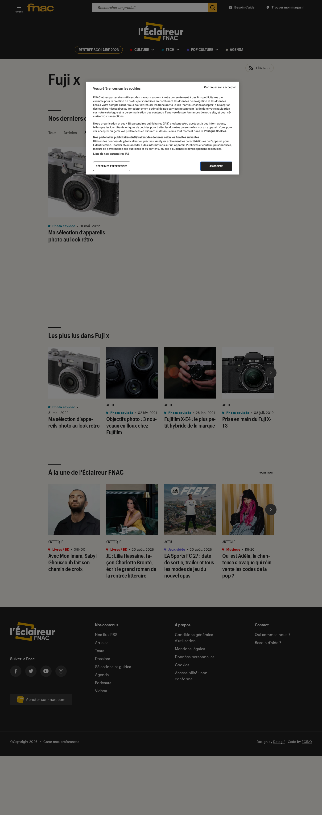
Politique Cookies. (215, 131)
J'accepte (216, 166)
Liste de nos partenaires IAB (111, 153)
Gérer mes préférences (112, 166)
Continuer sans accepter (220, 87)
